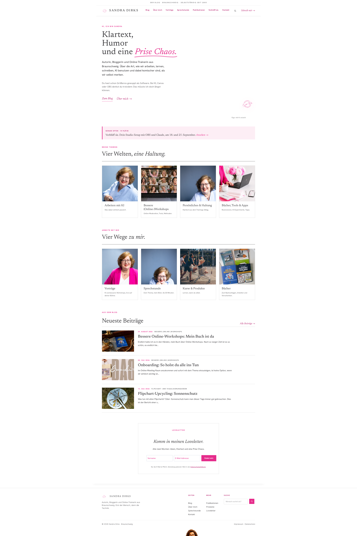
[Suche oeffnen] (235, 11)
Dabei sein (208, 458)
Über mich (157, 10)
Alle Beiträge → (247, 324)
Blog (147, 10)
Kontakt (225, 10)
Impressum (238, 524)
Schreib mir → (248, 10)
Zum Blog (107, 98)
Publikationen (199, 10)
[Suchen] (251, 501)
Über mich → (124, 98)
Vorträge (169, 10)
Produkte (210, 507)
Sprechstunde (183, 10)
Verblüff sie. (213, 10)
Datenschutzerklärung (198, 467)
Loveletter (210, 511)
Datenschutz (250, 524)
